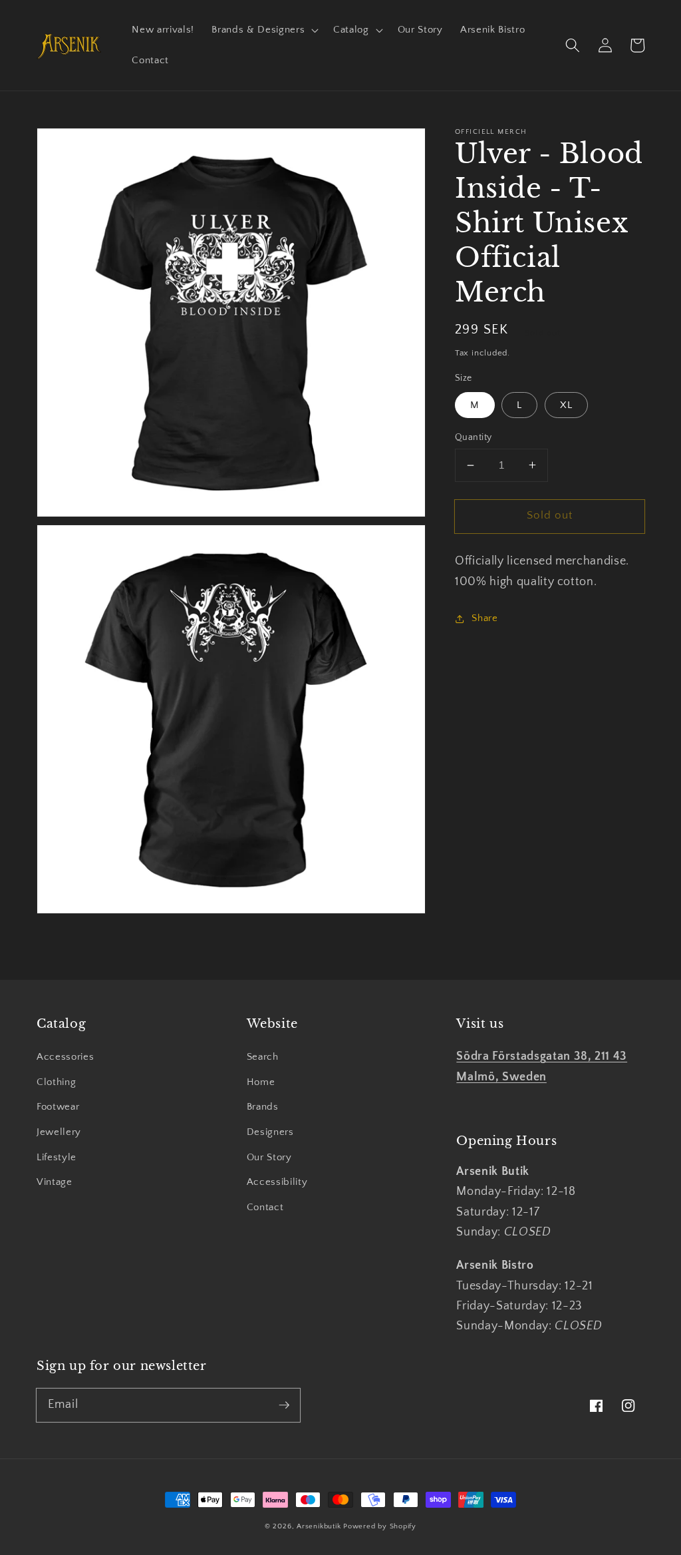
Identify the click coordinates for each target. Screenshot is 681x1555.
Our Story (269, 1157)
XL (566, 405)
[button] (264, 30)
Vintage (54, 1182)
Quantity (473, 437)
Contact (265, 1207)
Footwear (58, 1106)
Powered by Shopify (379, 1526)
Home (261, 1082)
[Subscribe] (284, 1405)
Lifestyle (56, 1157)
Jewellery (59, 1132)
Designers (270, 1132)
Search (263, 1056)
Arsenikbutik (318, 1526)
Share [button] (484, 618)
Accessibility (277, 1182)
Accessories (65, 1056)
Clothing (56, 1082)
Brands (263, 1106)
